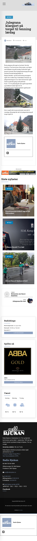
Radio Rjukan (9, 40)
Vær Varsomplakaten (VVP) (10, 456)
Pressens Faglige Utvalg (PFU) (11, 454)
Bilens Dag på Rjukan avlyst (16, 281)
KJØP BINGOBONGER (18, 332)
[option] (18, 54)
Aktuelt (9, 17)
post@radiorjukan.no (10, 472)
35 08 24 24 (15, 478)
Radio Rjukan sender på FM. (12, 484)
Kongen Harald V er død (14, 247)
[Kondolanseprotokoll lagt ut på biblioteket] (18, 201)
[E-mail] (8, 153)
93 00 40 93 (13, 480)
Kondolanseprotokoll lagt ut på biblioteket (17, 212)
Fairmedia (21, 510)
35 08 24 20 (7, 476)
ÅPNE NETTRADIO (18, 382)
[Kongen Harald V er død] (18, 234)
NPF (13, 452)
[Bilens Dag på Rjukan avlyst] (18, 268)
